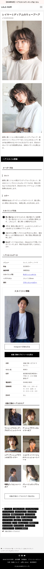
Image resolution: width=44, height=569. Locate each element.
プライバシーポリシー (34, 559)
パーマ (15, 523)
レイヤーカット (7, 520)
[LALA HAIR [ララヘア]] (9, 7)
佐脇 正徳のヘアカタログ (12, 531)
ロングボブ (6, 514)
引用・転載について (13, 562)
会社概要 (17, 559)
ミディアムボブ (30, 514)
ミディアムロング (20, 511)
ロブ (18, 517)
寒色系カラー (34, 523)
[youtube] (25, 556)
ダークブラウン (7, 525)
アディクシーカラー (30, 282)
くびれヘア (17, 520)
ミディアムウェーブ (32, 509)
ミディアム (8, 509)
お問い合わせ (25, 562)
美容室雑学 (33, 562)
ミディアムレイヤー (9, 517)
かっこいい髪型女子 (21, 528)
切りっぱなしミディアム (28, 517)
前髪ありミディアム (17, 514)
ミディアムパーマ (8, 511)
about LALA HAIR (8, 559)
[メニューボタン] (41, 7)
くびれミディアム (18, 509)
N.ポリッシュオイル (29, 274)
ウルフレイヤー (27, 520)
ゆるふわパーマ (23, 523)
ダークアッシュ (18, 525)
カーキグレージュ (8, 528)
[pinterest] (22, 556)
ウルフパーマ (7, 523)
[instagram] (19, 556)
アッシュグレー (30, 525)
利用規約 (24, 559)
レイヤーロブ (32, 511)
